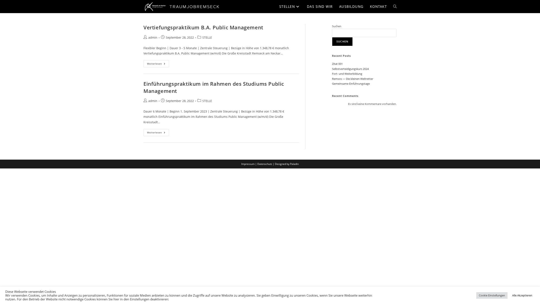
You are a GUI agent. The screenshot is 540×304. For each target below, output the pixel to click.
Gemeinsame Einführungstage (351, 84)
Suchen (336, 26)
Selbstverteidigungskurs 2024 (350, 69)
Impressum (248, 164)
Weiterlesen (158, 62)
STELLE (207, 37)
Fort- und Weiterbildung (347, 74)
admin (152, 37)
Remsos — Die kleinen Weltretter (352, 79)
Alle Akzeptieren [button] (522, 295)
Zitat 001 (337, 64)
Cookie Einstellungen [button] (492, 295)
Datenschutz (264, 164)
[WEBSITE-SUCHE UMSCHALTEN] (395, 6)
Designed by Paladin (287, 164)
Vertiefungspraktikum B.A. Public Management (203, 27)
